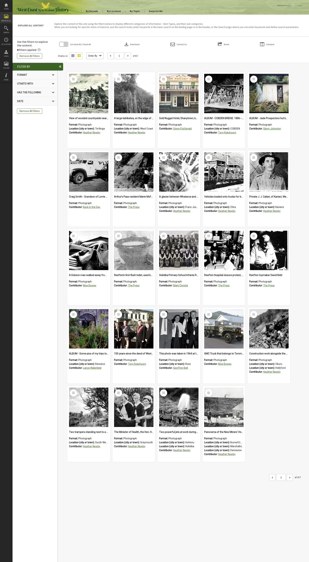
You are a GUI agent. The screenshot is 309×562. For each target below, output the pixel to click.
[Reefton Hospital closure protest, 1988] (224, 250)
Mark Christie (180, 285)
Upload (6, 68)
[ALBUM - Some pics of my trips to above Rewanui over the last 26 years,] (88, 329)
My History (6, 44)
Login (6, 56)
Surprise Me (156, 11)
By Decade (92, 11)
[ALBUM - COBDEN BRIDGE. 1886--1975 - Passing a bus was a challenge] (224, 93)
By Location (114, 11)
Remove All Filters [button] (29, 56)
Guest (287, 5)
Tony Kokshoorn (227, 132)
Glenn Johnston (272, 128)
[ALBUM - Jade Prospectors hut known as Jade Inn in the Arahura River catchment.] (269, 93)
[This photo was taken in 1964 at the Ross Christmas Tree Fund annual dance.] (178, 329)
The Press (133, 207)
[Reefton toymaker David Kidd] (269, 250)
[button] (178, 44)
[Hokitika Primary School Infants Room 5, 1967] (178, 250)
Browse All (6, 21)
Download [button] (131, 44)
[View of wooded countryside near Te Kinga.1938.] (88, 93)
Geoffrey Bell (180, 367)
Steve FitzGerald (182, 128)
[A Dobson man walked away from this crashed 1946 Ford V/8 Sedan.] (88, 250)
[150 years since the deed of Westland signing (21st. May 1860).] (133, 329)
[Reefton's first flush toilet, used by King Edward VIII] (133, 250)
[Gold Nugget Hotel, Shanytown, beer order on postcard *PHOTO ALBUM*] (178, 93)
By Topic (135, 11)
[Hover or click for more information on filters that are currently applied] (39, 50)
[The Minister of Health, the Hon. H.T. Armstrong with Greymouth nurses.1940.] (133, 407)
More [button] (6, 80)
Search (6, 32)
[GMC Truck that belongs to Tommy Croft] (224, 329)
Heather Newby (91, 132)
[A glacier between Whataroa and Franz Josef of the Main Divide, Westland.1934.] (178, 172)
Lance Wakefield (92, 367)
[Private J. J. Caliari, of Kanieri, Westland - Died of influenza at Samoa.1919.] (269, 172)
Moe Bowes (89, 285)
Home (6, 9)
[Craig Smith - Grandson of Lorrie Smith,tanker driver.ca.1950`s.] (88, 172)
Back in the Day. (91, 207)
